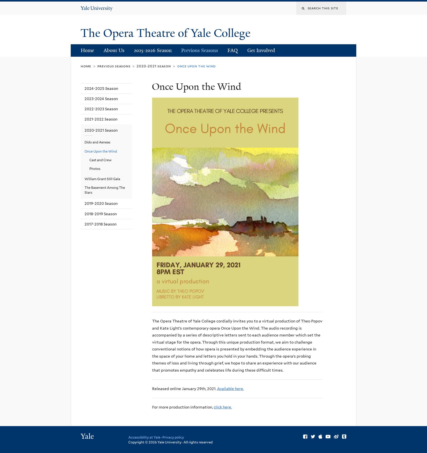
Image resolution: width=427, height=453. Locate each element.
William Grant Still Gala (102, 179)
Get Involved (261, 50)
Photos (94, 169)
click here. (223, 407)
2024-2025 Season (101, 88)
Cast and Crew (100, 160)
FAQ (233, 50)
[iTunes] (320, 436)
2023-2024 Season (101, 99)
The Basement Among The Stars (105, 190)
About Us (114, 50)
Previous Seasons (199, 50)
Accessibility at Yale (144, 437)
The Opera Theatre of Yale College (167, 33)
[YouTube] (328, 436)
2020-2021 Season (154, 66)
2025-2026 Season (153, 50)
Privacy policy (173, 437)
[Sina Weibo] (336, 436)
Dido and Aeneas (97, 142)
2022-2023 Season (101, 109)
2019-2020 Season (101, 203)
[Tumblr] (344, 436)
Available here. (230, 389)
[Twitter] (313, 436)
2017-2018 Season (101, 224)
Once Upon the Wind (101, 151)
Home (87, 50)
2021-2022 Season (101, 119)
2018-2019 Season (101, 214)
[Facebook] (305, 436)
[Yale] (88, 437)
